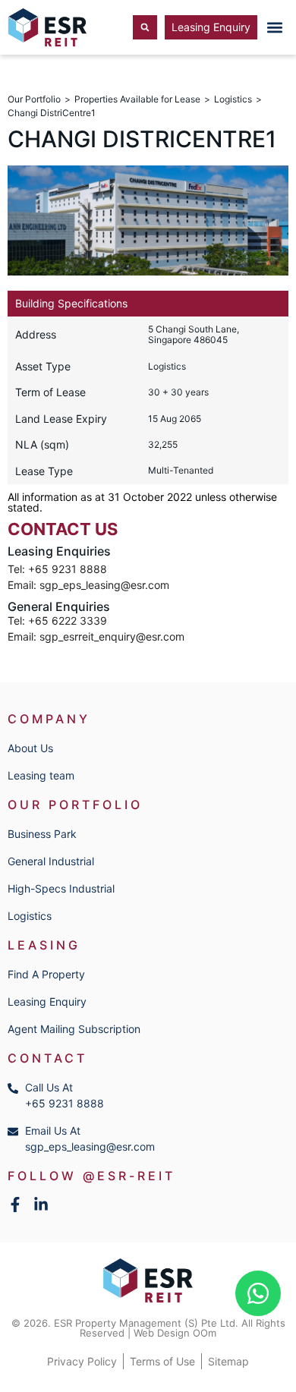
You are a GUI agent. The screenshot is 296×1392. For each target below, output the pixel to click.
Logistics (233, 99)
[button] (274, 27)
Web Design (162, 1333)
